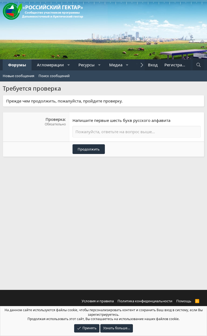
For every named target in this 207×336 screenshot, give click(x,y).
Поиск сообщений (54, 75)
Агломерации (50, 64)
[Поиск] (198, 64)
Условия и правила (98, 301)
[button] (69, 64)
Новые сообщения (18, 75)
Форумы (17, 64)
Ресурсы (86, 64)
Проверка (55, 119)
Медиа (115, 64)
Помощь (183, 301)
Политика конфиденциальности (145, 301)
